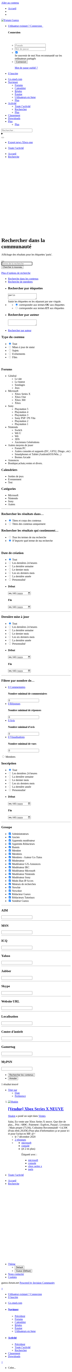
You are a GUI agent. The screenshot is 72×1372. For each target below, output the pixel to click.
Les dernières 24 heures (24, 563)
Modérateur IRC (20, 867)
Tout (14, 343)
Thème (11, 1264)
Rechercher (21, 109)
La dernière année (21, 576)
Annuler (13, 1078)
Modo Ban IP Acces (22, 880)
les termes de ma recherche (29, 537)
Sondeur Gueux (20, 900)
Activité (12, 103)
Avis (11, 720)
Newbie (16, 887)
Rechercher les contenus (21, 1075)
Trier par (12, 1090)
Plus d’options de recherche (15, 273)
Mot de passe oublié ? (26, 67)
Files (14, 357)
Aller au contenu (10, 2)
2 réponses (20, 1139)
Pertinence (20, 1096)
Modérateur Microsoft (23, 870)
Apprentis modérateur (23, 840)
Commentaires (16, 687)
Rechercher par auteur (19, 330)
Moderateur (18, 860)
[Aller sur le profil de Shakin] (13, 1101)
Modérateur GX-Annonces (26, 864)
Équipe (18, 94)
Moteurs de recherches (24, 884)
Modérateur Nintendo (23, 874)
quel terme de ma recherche (32, 540)
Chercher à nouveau (12, 267)
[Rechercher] (2, 137)
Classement (14, 115)
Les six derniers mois (23, 573)
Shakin (11, 1116)
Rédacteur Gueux (21, 894)
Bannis (15, 847)
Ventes (42, 1116)
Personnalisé (18, 579)
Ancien (16, 837)
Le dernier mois (20, 569)
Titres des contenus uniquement (28, 523)
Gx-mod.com (15, 79)
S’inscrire (13, 73)
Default (19, 1267)
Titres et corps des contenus (26, 520)
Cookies (12, 1277)
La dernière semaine (22, 566)
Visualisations (16, 737)
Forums (19, 85)
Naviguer (13, 82)
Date (17, 1093)
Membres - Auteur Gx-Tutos (27, 857)
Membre (16, 850)
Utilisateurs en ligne (25, 97)
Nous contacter (16, 1274)
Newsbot (17, 890)
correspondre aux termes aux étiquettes (41, 304)
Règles (18, 91)
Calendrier (20, 88)
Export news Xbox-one (20, 142)
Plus (17, 100)
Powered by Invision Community (37, 1282)
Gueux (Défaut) (23, 1271)
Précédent (20, 1316)
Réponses (14, 703)
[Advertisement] (36, 197)
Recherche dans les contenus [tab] (23, 278)
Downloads (14, 118)
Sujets (15, 350)
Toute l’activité (22, 106)
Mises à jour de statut (23, 347)
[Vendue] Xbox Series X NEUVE (36, 1109)
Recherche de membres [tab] (20, 281)
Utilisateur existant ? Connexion (25, 25)
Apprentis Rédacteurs (23, 843)
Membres (10, 756)
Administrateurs (20, 833)
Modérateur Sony (21, 877)
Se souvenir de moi (25, 55)
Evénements (18, 353)
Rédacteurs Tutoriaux (23, 897)
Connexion (21, 62)
